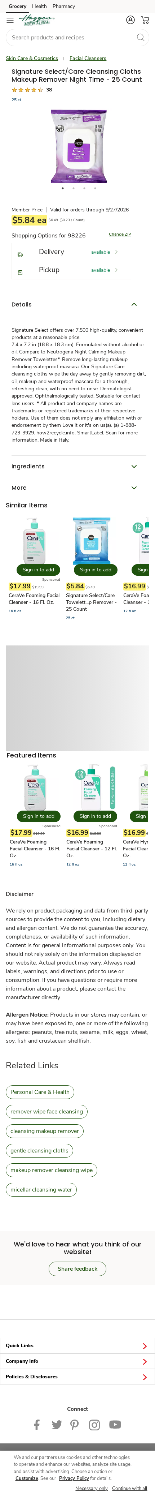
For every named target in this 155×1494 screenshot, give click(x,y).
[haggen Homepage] (37, 20)
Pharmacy (64, 6)
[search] (140, 37)
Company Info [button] (22, 1361)
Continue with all (129, 1488)
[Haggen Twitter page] (56, 1424)
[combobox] (77, 37)
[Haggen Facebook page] (38, 1424)
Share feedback (77, 1269)
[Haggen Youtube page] (115, 1424)
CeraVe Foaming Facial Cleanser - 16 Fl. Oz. (34, 599)
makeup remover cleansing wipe (51, 1170)
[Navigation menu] (10, 20)
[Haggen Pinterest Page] (75, 1424)
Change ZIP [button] (120, 234)
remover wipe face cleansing (46, 1112)
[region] (77, 1472)
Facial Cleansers (88, 58)
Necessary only (91, 1488)
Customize (26, 1478)
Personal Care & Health (40, 1092)
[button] (130, 20)
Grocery (17, 6)
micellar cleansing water (41, 1190)
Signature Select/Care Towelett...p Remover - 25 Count (91, 602)
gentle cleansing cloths (39, 1151)
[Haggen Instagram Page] (94, 1424)
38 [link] (49, 89)
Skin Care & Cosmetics (32, 58)
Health (39, 6)
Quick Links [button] (20, 1345)
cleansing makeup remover (44, 1131)
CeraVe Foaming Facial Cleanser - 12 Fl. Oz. (91, 848)
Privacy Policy (74, 1478)
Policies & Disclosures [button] (32, 1376)
